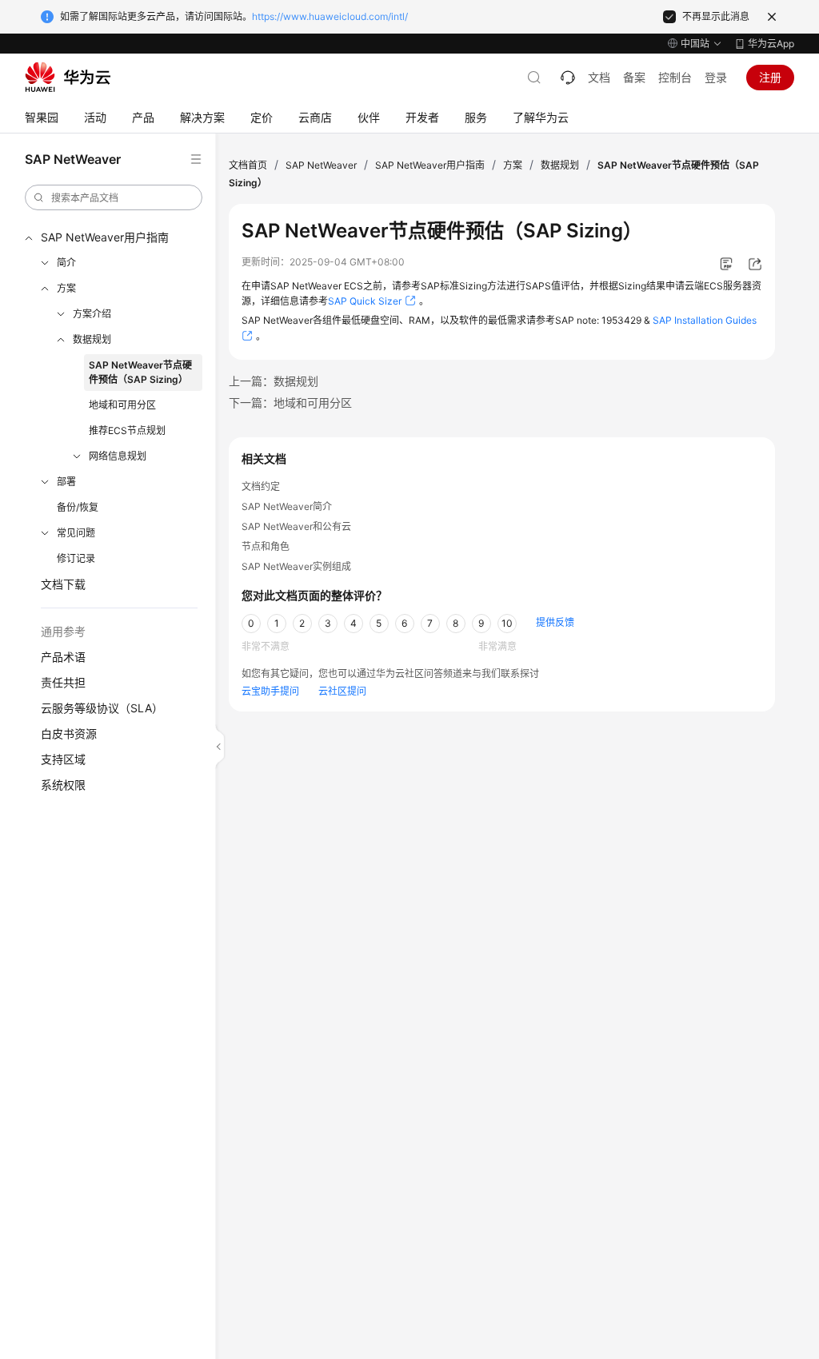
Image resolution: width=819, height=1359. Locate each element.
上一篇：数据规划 (273, 381)
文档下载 (63, 584)
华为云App (771, 44)
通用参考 (63, 631)
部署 (66, 482)
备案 (634, 77)
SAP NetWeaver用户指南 (105, 237)
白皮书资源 (69, 733)
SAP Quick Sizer (365, 301)
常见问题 (76, 533)
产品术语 (63, 657)
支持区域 (63, 759)
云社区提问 (342, 691)
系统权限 (63, 784)
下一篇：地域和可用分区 (290, 402)
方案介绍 (92, 314)
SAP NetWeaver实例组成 (296, 566)
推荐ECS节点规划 (127, 430)
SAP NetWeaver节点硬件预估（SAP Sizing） (140, 372)
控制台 (675, 77)
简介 (66, 263)
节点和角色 (266, 546)
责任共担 (63, 682)
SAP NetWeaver (321, 165)
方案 (66, 288)
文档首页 (248, 165)
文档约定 (261, 486)
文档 (599, 77)
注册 (770, 77)
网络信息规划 (117, 456)
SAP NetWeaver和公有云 (296, 526)
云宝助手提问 (270, 691)
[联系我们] (568, 77)
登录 (716, 77)
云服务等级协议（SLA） (102, 708)
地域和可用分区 (122, 405)
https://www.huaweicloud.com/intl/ (330, 16)
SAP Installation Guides (705, 320)
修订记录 (76, 558)
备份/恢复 (77, 507)
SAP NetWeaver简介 (287, 506)
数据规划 (92, 339)
